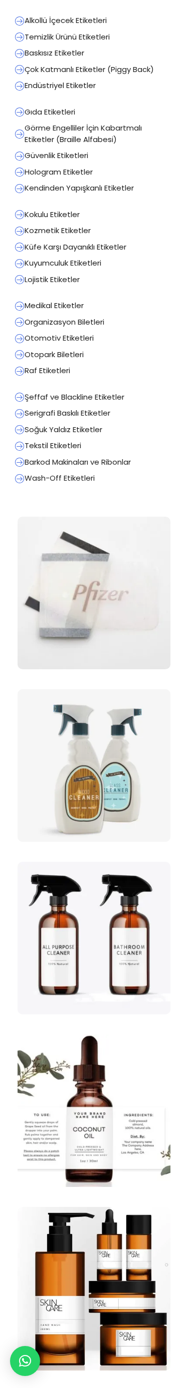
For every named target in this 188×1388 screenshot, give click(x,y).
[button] (25, 1361)
